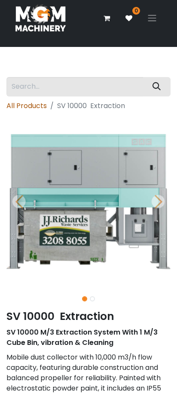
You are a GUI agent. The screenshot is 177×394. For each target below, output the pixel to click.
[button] (18, 201)
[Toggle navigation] (152, 18)
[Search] (157, 86)
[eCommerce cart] (107, 18)
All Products (26, 106)
